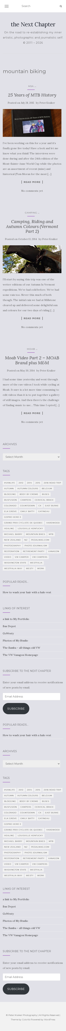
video (7, 557)
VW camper (22, 557)
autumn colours (27, 488)
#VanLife (9, 483)
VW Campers (39, 557)
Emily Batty (28, 511)
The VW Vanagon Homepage (20, 655)
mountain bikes (35, 534)
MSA (31, 86)
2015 (38, 483)
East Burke (52, 505)
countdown (27, 505)
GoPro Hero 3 (12, 517)
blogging (10, 494)
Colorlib (26, 1019)
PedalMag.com (40, 540)
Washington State (15, 563)
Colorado (10, 505)
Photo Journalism (36, 545)
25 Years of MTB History (32, 95)
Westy (30, 568)
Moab (31, 349)
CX (39, 505)
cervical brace (44, 500)
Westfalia (36, 563)
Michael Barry (13, 534)
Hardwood (53, 523)
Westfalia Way (13, 568)
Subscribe (16, 708)
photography (12, 545)
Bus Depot (9, 626)
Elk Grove (10, 511)
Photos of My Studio (15, 640)
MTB (51, 534)
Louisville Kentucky (30, 528)
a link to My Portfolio (16, 619)
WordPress (49, 1019)
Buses (45, 494)
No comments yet (32, 190)
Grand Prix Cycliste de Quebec (23, 523)
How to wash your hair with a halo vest (27, 592)
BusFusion (10, 500)
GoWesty (8, 633)
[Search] (60, 6)
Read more (32, 181)
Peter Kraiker (47, 102)
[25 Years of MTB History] (32, 123)
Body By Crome (29, 494)
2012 (21, 483)
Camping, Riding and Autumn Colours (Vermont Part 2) (32, 226)
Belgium (47, 488)
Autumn (9, 488)
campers (26, 500)
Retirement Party (34, 551)
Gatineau (44, 511)
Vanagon (53, 551)
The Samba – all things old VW (21, 647)
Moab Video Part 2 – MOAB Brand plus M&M (32, 360)
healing (9, 528)
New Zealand (12, 540)
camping (31, 212)
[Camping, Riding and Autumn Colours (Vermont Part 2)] (32, 259)
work (40, 568)
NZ (25, 540)
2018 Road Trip (52, 483)
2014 (29, 483)
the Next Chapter (33, 24)
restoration (11, 551)
